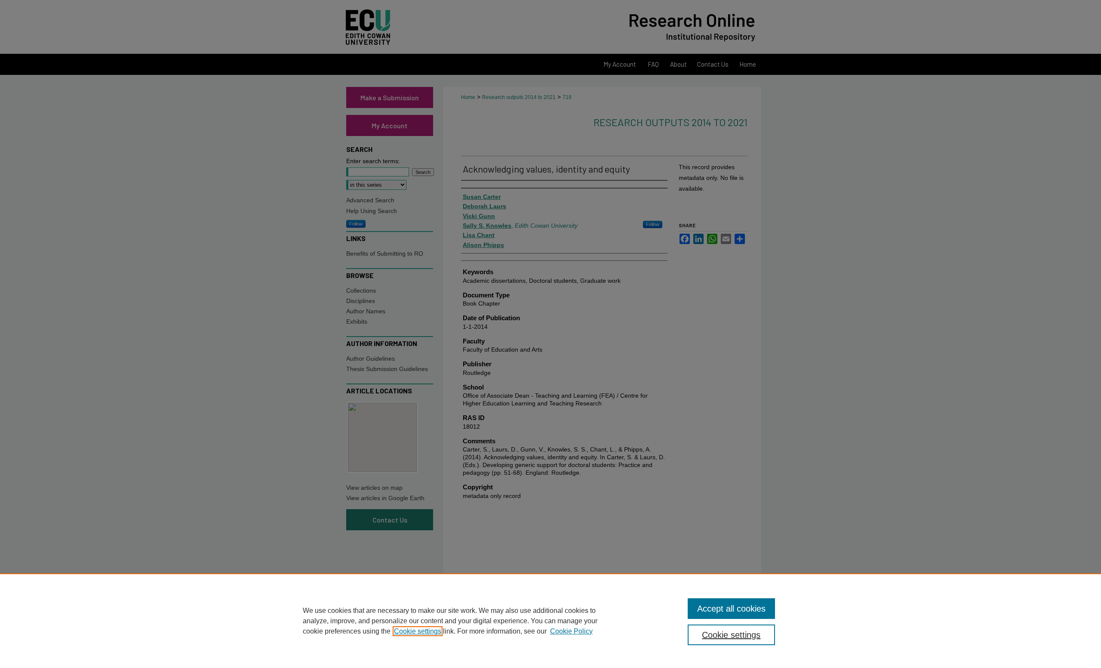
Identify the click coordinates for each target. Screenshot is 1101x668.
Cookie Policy (571, 631)
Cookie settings (417, 631)
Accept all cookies (731, 608)
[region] (550, 620)
